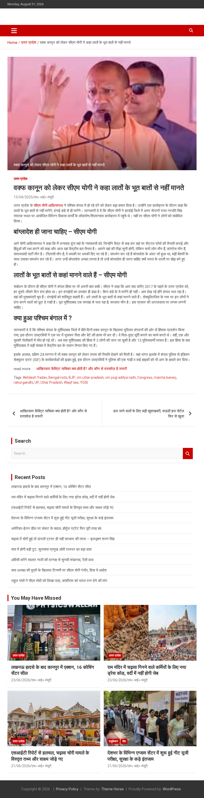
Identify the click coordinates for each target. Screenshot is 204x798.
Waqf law (71, 382)
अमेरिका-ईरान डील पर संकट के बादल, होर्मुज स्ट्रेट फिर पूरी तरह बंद (56, 528)
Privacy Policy (67, 789)
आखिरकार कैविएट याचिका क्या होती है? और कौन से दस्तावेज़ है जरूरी (81, 369)
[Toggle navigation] (14, 30)
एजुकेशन (113, 741)
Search (188, 453)
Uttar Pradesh (51, 382)
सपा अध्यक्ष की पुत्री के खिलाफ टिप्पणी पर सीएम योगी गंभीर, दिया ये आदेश (59, 570)
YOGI (84, 382)
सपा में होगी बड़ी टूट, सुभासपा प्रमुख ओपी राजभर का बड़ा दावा (51, 549)
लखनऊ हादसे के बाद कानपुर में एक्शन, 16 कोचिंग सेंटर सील (51, 486)
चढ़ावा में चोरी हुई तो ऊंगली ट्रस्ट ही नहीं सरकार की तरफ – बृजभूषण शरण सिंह (62, 539)
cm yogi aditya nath (120, 377)
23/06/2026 (20, 680)
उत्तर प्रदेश (20, 179)
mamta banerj (165, 377)
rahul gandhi (23, 382)
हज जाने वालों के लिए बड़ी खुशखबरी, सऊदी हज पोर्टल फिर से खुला (148, 414)
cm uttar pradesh (90, 377)
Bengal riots (58, 377)
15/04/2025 (23, 197)
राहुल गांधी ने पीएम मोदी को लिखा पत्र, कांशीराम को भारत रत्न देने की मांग (59, 581)
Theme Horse (112, 789)
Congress (144, 377)
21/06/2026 (20, 766)
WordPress (172, 789)
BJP (72, 377)
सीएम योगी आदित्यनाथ (48, 205)
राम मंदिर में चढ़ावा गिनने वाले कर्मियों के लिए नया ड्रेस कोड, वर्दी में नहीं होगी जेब (62, 497)
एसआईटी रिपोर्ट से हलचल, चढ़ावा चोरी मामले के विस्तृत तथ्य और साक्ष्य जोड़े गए (62, 507)
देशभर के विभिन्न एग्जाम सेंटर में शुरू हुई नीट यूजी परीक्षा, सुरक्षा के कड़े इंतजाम (62, 518)
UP (37, 382)
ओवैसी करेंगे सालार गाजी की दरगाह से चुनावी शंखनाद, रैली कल (52, 560)
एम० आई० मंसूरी (44, 197)
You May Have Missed (36, 598)
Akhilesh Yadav (35, 377)
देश (124, 741)
